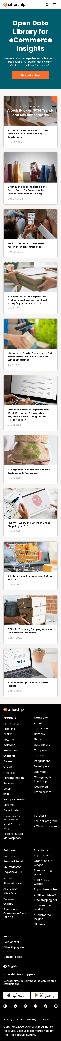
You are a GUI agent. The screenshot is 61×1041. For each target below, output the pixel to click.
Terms (19, 1019)
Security (31, 1019)
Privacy (7, 1019)
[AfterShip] (15, 5)
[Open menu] (55, 5)
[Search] (47, 4)
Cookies (44, 1019)
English (12, 966)
